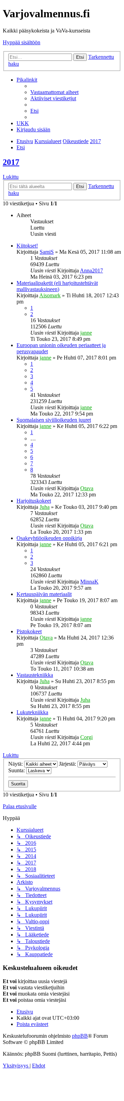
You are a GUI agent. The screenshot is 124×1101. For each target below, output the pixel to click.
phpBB (80, 1036)
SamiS (47, 252)
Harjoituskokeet (34, 501)
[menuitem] (54, 92)
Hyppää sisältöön (21, 42)
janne (86, 333)
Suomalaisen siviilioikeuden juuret (54, 420)
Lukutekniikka (32, 712)
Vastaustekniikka (35, 675)
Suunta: (17, 770)
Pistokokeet (29, 631)
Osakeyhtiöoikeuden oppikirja (49, 538)
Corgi (86, 737)
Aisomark (50, 295)
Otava (86, 488)
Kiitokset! (27, 246)
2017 (11, 162)
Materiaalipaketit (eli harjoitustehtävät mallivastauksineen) (57, 286)
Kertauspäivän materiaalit (44, 594)
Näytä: (16, 764)
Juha (45, 507)
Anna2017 (91, 270)
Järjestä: (68, 764)
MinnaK (89, 582)
